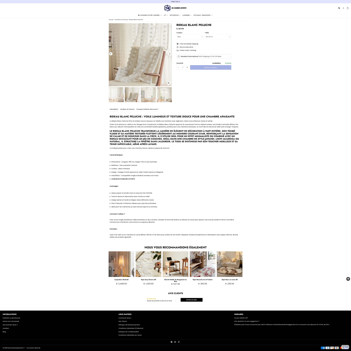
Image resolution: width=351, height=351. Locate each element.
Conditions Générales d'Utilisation (131, 328)
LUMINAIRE (186, 15)
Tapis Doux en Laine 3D (230, 280)
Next (169, 53)
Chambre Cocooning (121, 19)
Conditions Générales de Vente (130, 335)
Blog (4, 332)
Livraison (6, 328)
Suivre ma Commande (11, 321)
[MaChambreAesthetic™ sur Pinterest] (171, 342)
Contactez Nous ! (125, 318)
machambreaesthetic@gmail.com (285, 324)
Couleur (179, 33)
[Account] (344, 8)
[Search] (339, 8)
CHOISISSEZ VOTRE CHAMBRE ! (150, 15)
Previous (110, 53)
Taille (207, 33)
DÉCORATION (174, 15)
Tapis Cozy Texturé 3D (148, 280)
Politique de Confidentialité (129, 332)
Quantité (179, 63)
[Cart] (348, 8)
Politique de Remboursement (129, 325)
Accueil (111, 19)
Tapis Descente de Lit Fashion (203, 280)
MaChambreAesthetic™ (16, 348)
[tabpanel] (132, 95)
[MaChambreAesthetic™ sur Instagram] (175, 342)
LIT (165, 15)
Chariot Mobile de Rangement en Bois (175, 280)
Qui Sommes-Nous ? (10, 325)
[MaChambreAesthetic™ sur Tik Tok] (178, 342)
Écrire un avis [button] (191, 300)
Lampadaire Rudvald (121, 280)
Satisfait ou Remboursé (11, 318)
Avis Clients (123, 321)
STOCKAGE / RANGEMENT (202, 15)
